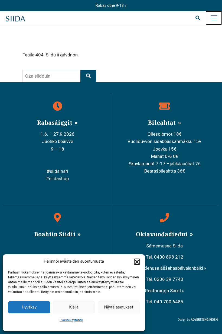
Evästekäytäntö (71, 320)
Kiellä (74, 307)
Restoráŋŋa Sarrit (163, 290)
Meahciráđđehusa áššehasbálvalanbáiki (163, 268)
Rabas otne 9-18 (110, 5)
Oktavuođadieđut (162, 234)
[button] (137, 261)
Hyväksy (29, 307)
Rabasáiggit (55, 122)
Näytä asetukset (118, 307)
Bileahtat (162, 122)
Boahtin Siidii (55, 234)
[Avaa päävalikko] (214, 18)
